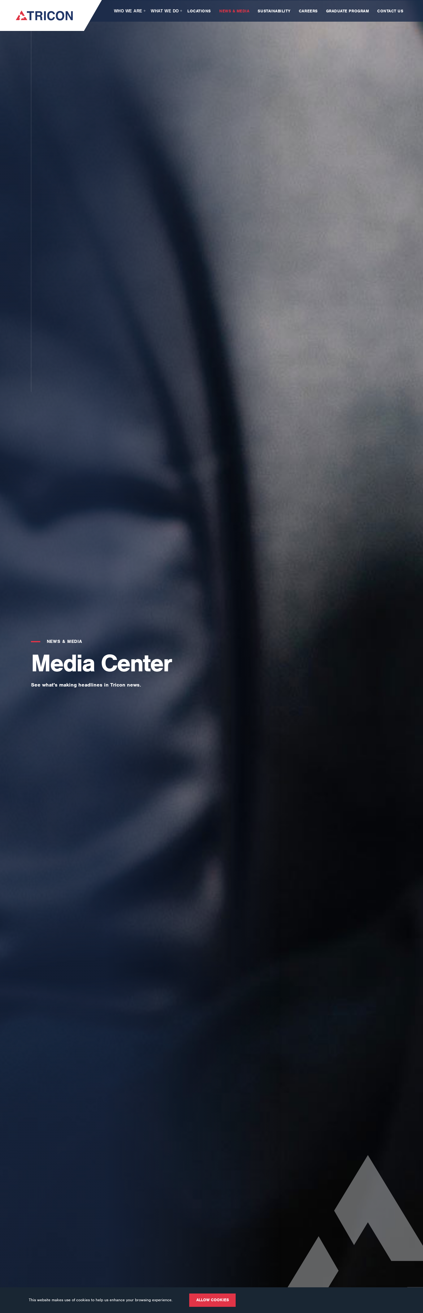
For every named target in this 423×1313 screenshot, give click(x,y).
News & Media (235, 11)
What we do (165, 11)
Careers (309, 11)
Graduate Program (348, 11)
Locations (199, 11)
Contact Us (390, 11)
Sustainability (275, 11)
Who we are (128, 11)
